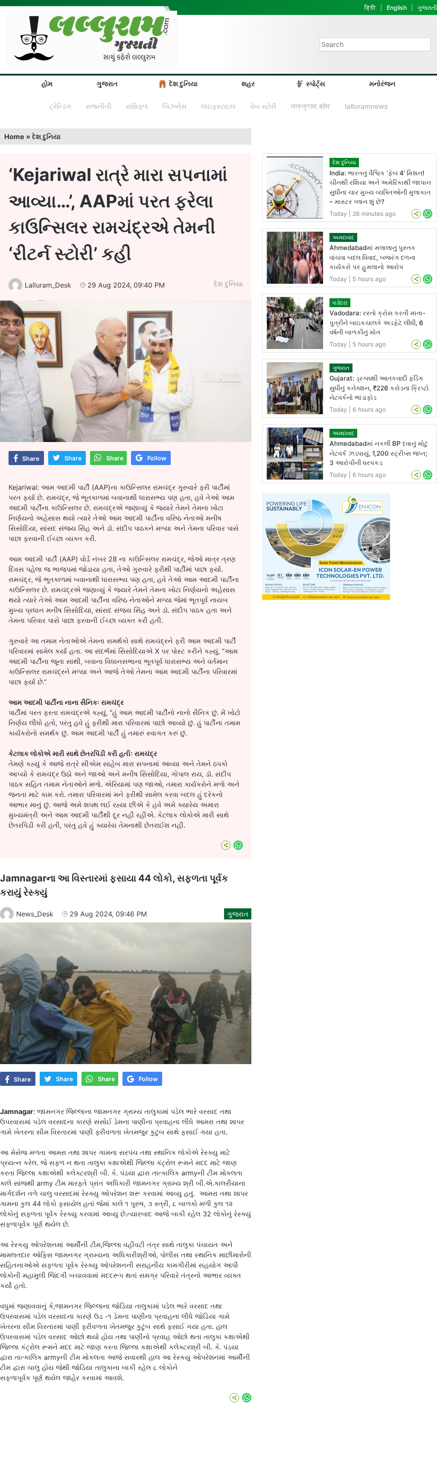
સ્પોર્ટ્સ (315, 83)
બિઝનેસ (174, 106)
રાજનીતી (98, 106)
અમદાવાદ (343, 237)
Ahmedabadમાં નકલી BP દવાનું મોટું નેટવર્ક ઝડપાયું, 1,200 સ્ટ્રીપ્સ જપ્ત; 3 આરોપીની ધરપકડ (378, 453)
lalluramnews (366, 106)
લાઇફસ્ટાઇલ (218, 106)
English (397, 7)
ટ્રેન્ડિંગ (60, 106)
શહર (248, 83)
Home (14, 136)
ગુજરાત (107, 83)
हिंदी (370, 7)
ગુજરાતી (427, 7)
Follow (156, 458)
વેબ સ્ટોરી (263, 106)
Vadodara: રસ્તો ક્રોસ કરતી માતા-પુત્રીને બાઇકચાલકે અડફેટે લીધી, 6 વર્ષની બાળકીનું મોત (377, 322)
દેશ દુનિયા (183, 83)
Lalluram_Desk (48, 285)
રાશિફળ (137, 106)
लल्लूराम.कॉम (310, 106)
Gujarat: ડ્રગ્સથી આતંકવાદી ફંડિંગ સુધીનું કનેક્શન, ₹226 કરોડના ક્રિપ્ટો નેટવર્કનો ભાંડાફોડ (379, 387)
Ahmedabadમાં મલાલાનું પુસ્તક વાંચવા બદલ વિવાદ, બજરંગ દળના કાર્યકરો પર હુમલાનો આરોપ (372, 257)
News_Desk (34, 914)
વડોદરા (339, 302)
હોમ (46, 83)
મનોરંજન (382, 83)
